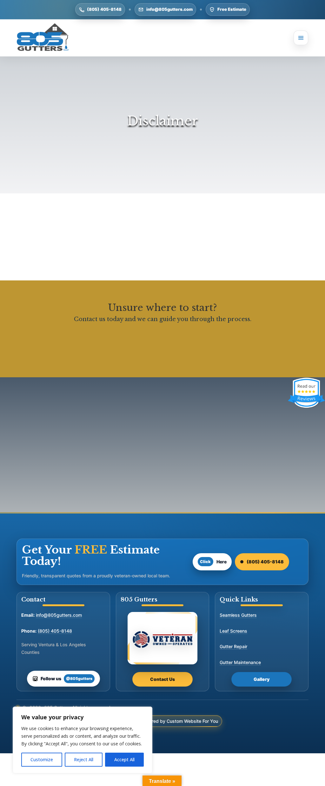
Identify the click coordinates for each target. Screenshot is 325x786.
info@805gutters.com (169, 9)
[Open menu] (301, 37)
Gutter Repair (233, 646)
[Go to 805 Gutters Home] (43, 37)
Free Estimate (231, 9)
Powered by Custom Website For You (179, 721)
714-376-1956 (231, 486)
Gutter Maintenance (240, 662)
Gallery (261, 679)
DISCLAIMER (94, 422)
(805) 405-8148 (104, 9)
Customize (41, 759)
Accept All (124, 759)
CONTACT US (231, 455)
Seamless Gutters (238, 615)
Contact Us (162, 679)
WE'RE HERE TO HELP (162, 344)
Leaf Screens (233, 631)
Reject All (83, 759)
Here (213, 561)
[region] (82, 740)
